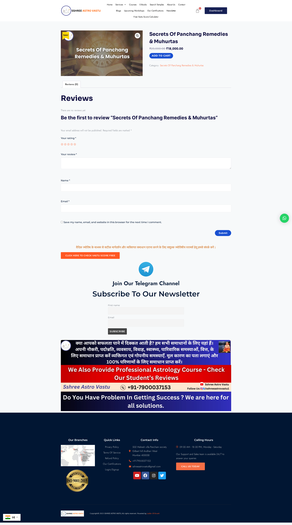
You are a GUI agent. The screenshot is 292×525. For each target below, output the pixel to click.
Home (109, 4)
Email (65, 201)
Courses (133, 4)
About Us (171, 4)
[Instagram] (154, 475)
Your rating (68, 138)
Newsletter (171, 10)
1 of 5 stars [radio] (62, 144)
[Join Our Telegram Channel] (146, 269)
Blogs (118, 10)
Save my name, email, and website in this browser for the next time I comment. (113, 222)
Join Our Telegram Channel (146, 283)
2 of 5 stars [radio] (65, 144)
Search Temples (157, 4)
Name (65, 180)
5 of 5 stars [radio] (75, 144)
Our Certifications (155, 10)
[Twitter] (162, 475)
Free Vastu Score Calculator (146, 16)
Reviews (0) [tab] (71, 84)
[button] (137, 35)
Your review (69, 154)
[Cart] (197, 10)
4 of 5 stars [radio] (71, 144)
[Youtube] (137, 475)
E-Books (143, 4)
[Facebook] (145, 475)
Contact (181, 4)
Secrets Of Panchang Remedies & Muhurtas (181, 65)
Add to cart (161, 55)
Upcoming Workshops (134, 10)
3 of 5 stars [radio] (68, 144)
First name (114, 305)
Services (119, 4)
